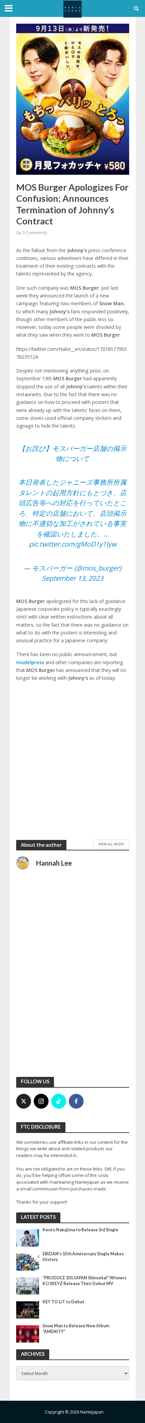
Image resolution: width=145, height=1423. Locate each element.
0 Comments (34, 233)
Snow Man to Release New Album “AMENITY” (75, 1328)
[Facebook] (76, 1101)
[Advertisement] (72, 760)
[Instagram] (41, 1101)
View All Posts (111, 844)
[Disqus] (72, 982)
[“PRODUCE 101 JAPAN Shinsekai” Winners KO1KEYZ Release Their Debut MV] (27, 1285)
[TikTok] (58, 1101)
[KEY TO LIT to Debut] (27, 1309)
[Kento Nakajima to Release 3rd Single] (27, 1237)
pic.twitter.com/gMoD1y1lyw (72, 544)
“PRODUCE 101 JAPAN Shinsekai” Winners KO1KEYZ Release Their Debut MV (84, 1280)
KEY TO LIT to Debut (63, 1301)
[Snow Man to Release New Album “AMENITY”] (27, 1333)
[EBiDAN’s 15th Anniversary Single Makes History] (27, 1261)
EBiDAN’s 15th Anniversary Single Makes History (83, 1256)
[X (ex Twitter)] (23, 1101)
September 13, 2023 (72, 578)
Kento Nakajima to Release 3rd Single (80, 1229)
